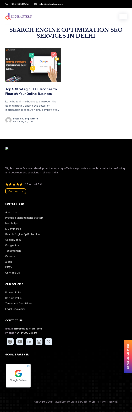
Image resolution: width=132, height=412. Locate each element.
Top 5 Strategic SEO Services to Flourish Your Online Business (31, 91)
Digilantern (31, 118)
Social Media (13, 239)
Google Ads (12, 245)
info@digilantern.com (50, 4)
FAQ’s (8, 267)
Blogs (8, 261)
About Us (11, 212)
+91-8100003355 (19, 4)
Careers (10, 256)
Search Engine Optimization (22, 234)
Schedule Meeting (128, 356)
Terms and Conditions (18, 303)
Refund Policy (14, 298)
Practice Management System (24, 217)
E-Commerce (13, 228)
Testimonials (13, 250)
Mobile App (12, 223)
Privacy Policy (14, 292)
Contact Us (15, 191)
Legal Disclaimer (15, 309)
